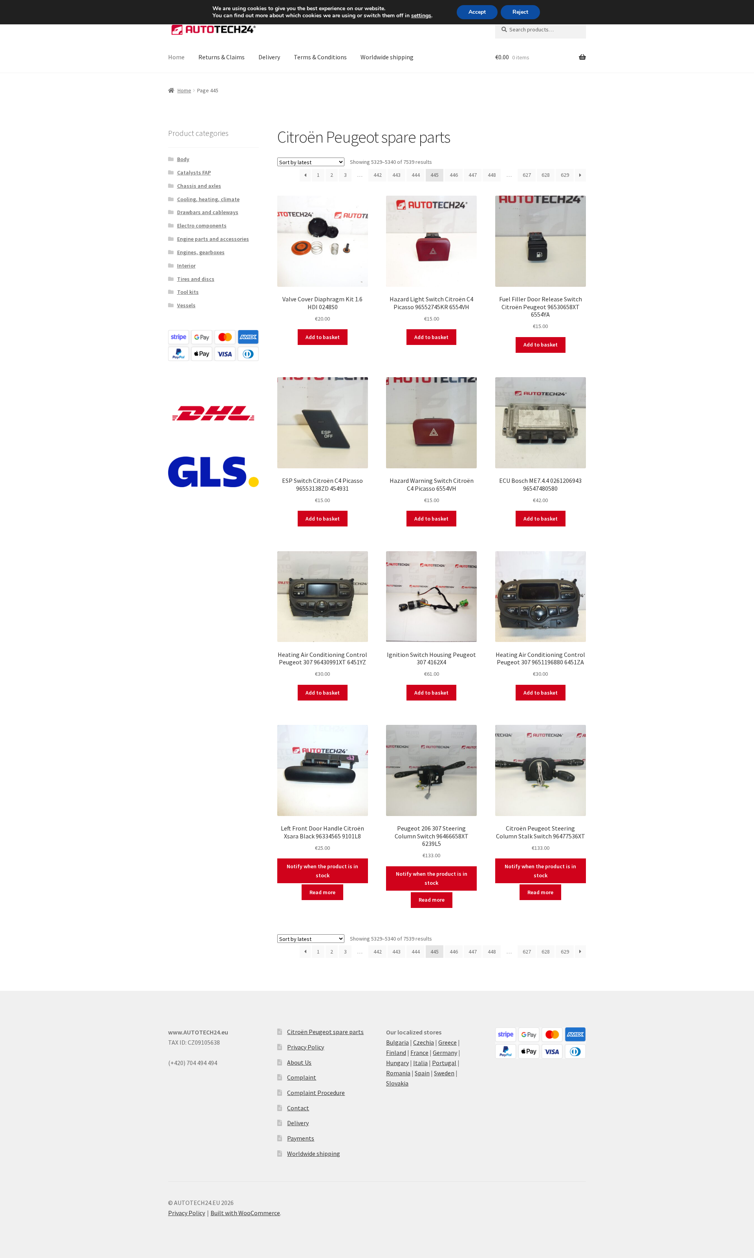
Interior (186, 265)
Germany (445, 1052)
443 (396, 174)
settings (421, 15)
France (419, 1052)
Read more (322, 892)
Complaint (301, 1077)
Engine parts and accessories (213, 238)
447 (473, 174)
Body (183, 159)
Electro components (202, 225)
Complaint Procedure (316, 1093)
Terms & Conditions (320, 57)
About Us (299, 1062)
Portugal (444, 1063)
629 (565, 174)
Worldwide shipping (387, 57)
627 (527, 174)
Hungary (397, 1063)
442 (377, 174)
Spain (422, 1073)
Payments (300, 1138)
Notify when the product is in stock (322, 871)
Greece (447, 1042)
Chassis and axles (199, 185)
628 (546, 174)
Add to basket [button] (323, 337)
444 (416, 174)
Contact (298, 1108)
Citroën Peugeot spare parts (325, 1032)
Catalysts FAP (194, 172)
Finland (396, 1052)
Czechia (423, 1042)
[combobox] (540, 29)
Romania (398, 1073)
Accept (477, 12)
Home (176, 57)
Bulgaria (397, 1042)
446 (454, 174)
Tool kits (188, 291)
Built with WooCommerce (245, 1213)
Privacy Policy (305, 1047)
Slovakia (397, 1083)
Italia (420, 1063)
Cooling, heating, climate (208, 199)
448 (492, 174)
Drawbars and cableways (207, 212)
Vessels (186, 305)
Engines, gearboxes (201, 252)
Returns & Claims (221, 57)
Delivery (269, 57)
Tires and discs (195, 278)
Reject (520, 12)
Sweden (444, 1073)
